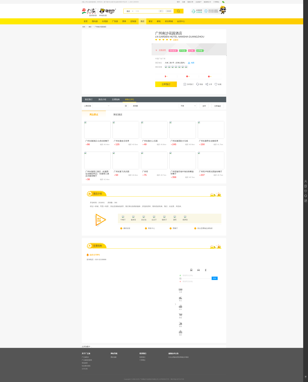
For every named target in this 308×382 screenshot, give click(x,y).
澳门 (161, 11)
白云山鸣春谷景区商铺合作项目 (178, 357)
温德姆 (169, 11)
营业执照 (85, 363)
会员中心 (181, 21)
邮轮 (159, 21)
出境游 (105, 21)
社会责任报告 (86, 366)
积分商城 (169, 21)
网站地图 (113, 357)
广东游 (115, 21)
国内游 (95, 21)
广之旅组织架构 (87, 360)
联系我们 (142, 357)
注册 (183, 2)
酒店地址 (158, 63)
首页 (86, 21)
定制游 (133, 21)
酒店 (142, 21)
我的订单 (190, 2)
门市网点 (216, 2)
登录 (178, 2)
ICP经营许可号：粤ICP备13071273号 (172, 379)
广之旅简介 (85, 357)
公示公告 (85, 369)
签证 (151, 21)
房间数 (135, 106)
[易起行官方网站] (99, 16)
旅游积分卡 (207, 2)
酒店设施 (158, 67)
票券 (124, 21)
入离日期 (87, 106)
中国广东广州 (160, 59)
